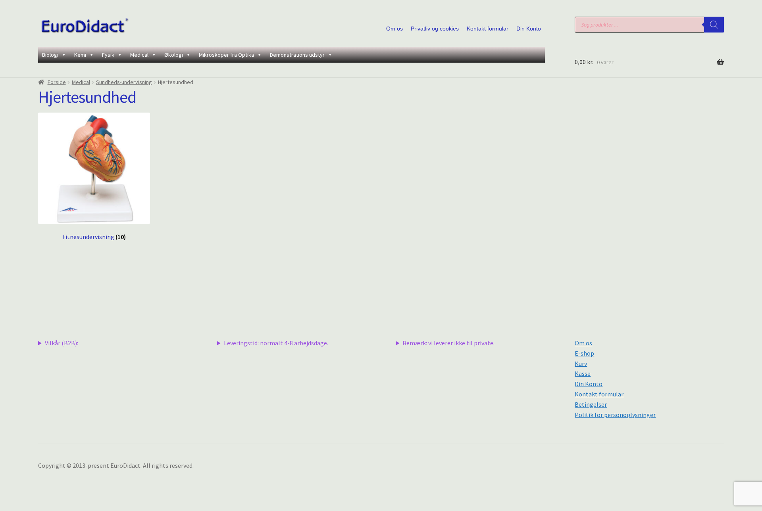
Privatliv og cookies (435, 28)
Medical (139, 54)
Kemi (80, 54)
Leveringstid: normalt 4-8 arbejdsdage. (276, 343)
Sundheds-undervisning (124, 82)
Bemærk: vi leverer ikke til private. (448, 343)
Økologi (173, 54)
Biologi (50, 54)
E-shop (584, 353)
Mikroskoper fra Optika (226, 54)
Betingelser (591, 404)
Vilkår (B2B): (61, 343)
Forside (57, 82)
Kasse (583, 373)
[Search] (714, 25)
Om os (394, 28)
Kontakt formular (487, 28)
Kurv (581, 363)
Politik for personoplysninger (615, 415)
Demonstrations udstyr (297, 54)
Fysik (108, 54)
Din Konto (528, 28)
